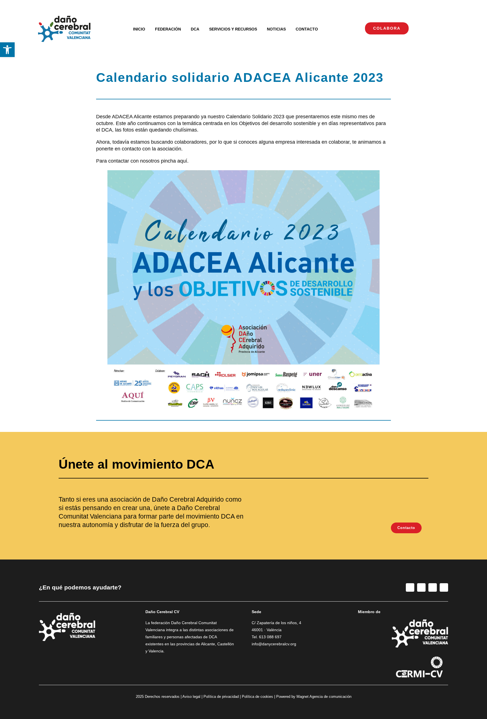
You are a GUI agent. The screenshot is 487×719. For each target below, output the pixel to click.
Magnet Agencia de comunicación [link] (323, 696)
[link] (7, 49)
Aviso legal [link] (191, 696)
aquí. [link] (183, 161)
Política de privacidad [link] (221, 696)
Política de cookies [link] (257, 696)
